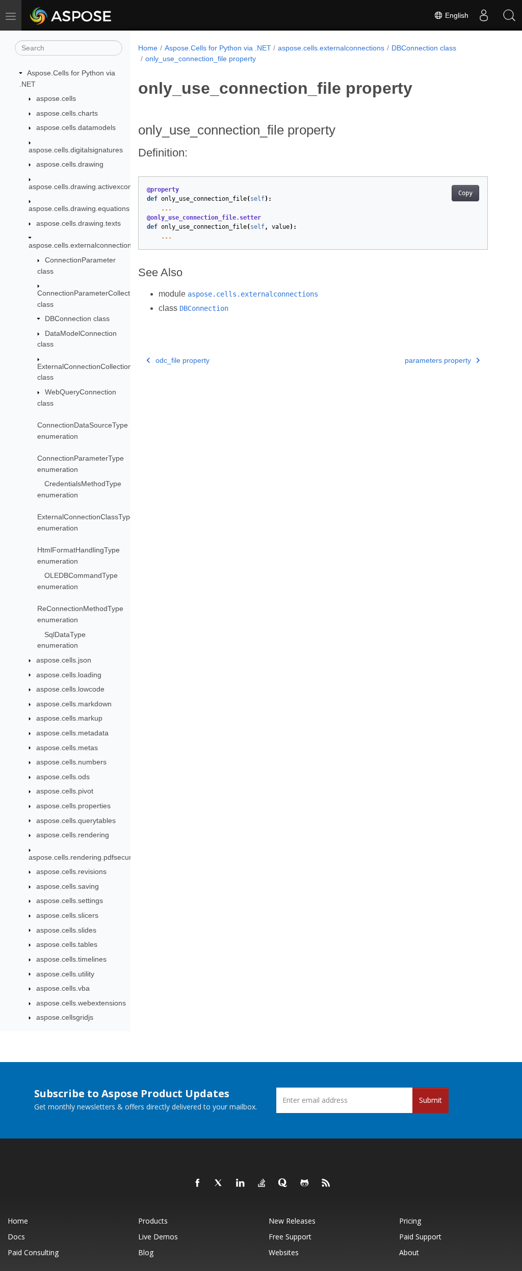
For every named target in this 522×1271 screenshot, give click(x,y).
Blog (145, 1252)
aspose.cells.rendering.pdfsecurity (84, 857)
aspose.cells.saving (67, 886)
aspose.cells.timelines (71, 959)
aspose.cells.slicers (67, 915)
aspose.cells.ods (63, 777)
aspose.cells (56, 98)
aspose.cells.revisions (71, 871)
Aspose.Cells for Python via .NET (218, 48)
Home (148, 48)
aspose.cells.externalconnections (82, 245)
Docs (16, 1236)
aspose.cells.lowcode (70, 689)
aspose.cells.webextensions (81, 1003)
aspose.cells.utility (65, 974)
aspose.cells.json (63, 660)
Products (153, 1221)
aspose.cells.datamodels (76, 127)
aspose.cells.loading (68, 675)
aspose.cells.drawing (69, 164)
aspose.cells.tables (66, 944)
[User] (484, 15)
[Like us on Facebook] (197, 1183)
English (455, 15)
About (409, 1252)
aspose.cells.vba (63, 988)
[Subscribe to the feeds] (326, 1183)
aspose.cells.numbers (71, 762)
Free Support (290, 1236)
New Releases (292, 1221)
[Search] (509, 15)
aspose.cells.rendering (72, 835)
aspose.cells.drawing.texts (78, 223)
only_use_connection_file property (200, 59)
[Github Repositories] (304, 1183)
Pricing (410, 1221)
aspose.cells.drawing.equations (79, 208)
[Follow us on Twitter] (219, 1183)
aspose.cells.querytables (76, 820)
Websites (284, 1252)
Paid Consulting (33, 1252)
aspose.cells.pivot (64, 791)
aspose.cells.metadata (72, 733)
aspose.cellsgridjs (64, 1017)
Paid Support (420, 1236)
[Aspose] (71, 15)
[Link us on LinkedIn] (240, 1183)
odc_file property (182, 360)
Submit (430, 1100)
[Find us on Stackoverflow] (262, 1183)
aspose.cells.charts (67, 113)
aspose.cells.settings (69, 900)
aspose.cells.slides (66, 930)
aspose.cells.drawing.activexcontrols (87, 186)
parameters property (438, 360)
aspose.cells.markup (69, 718)
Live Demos (158, 1236)
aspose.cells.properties (73, 806)
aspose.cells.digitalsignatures (76, 150)
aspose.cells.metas (67, 748)
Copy (465, 193)
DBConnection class (77, 318)
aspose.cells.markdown (74, 704)
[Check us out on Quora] (283, 1183)
